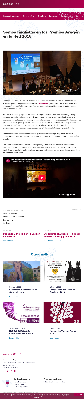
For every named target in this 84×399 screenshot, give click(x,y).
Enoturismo (8, 220)
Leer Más (36, 397)
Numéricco (43, 103)
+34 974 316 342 (8, 365)
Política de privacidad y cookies (54, 382)
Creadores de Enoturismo (48, 16)
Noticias (6, 223)
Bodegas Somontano (11, 16)
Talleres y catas (19, 384)
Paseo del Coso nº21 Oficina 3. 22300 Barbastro (19, 363)
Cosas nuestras (29, 16)
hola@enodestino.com (10, 367)
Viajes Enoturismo (20, 382)
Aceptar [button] (78, 394)
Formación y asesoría (21, 387)
